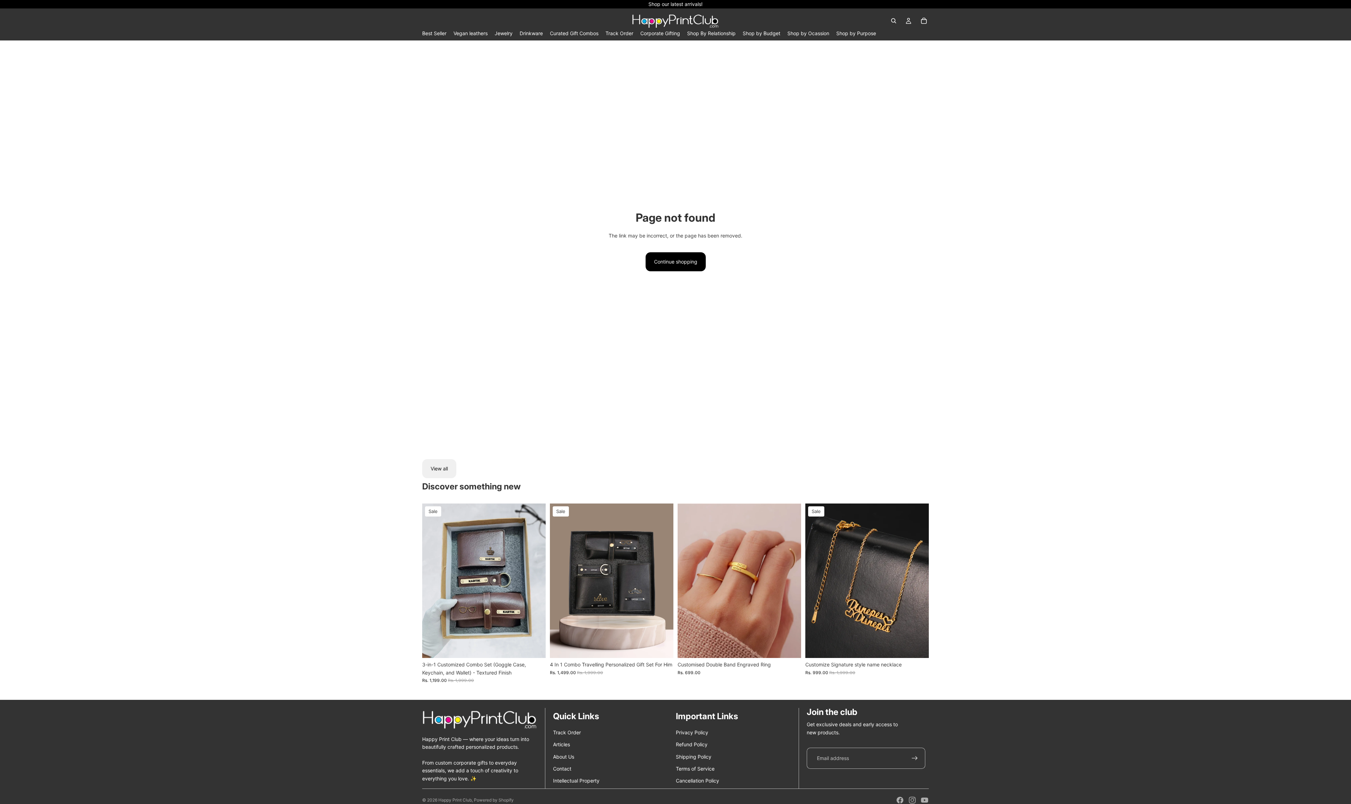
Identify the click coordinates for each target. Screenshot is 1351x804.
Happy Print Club (455, 800)
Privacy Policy (692, 732)
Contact (562, 769)
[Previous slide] (432, 581)
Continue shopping (675, 262)
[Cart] (924, 21)
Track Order (567, 732)
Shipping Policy (693, 757)
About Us (563, 757)
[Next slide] (535, 581)
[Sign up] (914, 758)
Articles (561, 744)
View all (439, 468)
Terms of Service (695, 769)
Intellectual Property (576, 781)
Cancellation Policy (697, 781)
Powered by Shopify (494, 800)
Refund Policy (692, 744)
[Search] (893, 21)
